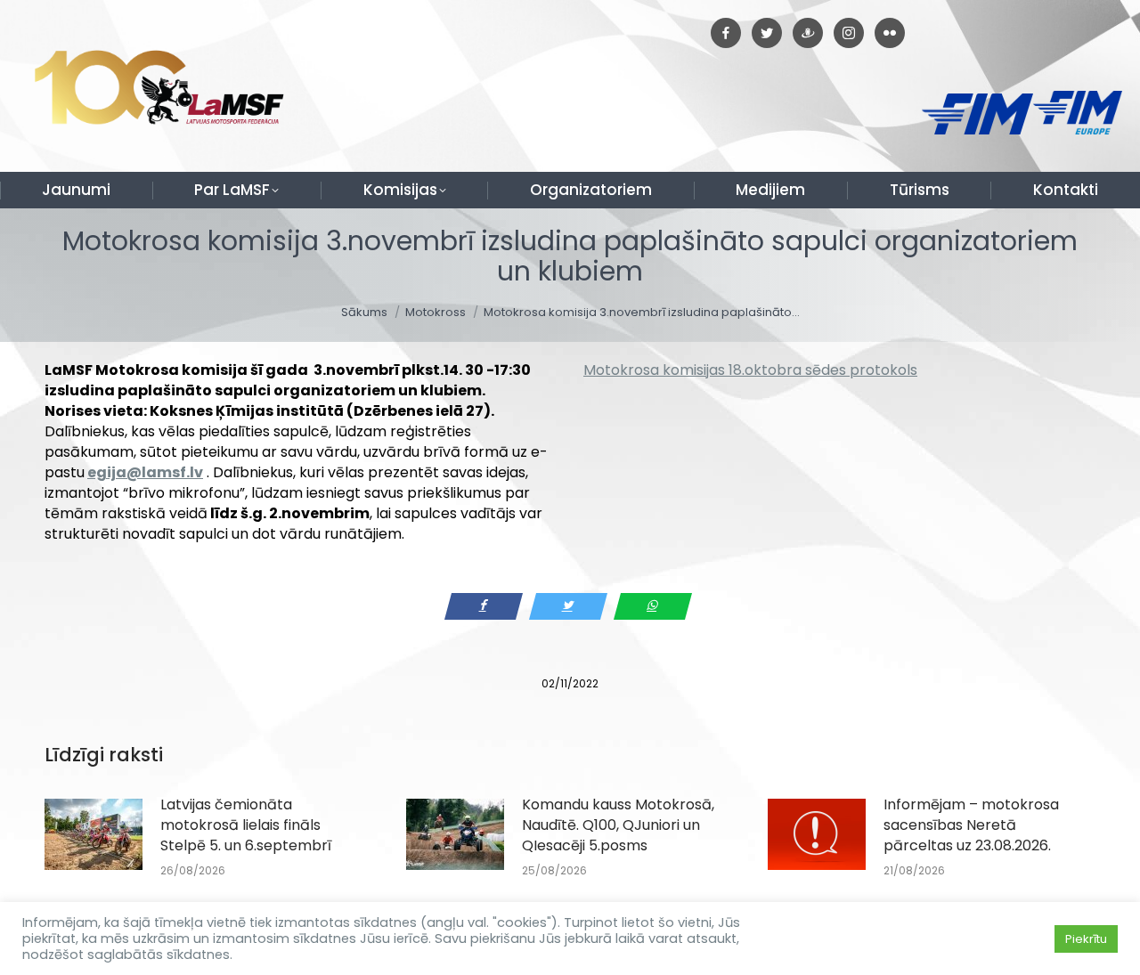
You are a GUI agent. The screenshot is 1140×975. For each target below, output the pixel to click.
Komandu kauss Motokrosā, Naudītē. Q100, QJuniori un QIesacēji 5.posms (618, 825)
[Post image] (93, 834)
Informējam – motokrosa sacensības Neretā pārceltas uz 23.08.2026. (971, 825)
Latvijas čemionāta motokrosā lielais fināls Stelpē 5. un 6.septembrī (245, 825)
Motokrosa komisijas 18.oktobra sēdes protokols (750, 370)
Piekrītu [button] (1086, 938)
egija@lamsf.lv (145, 472)
